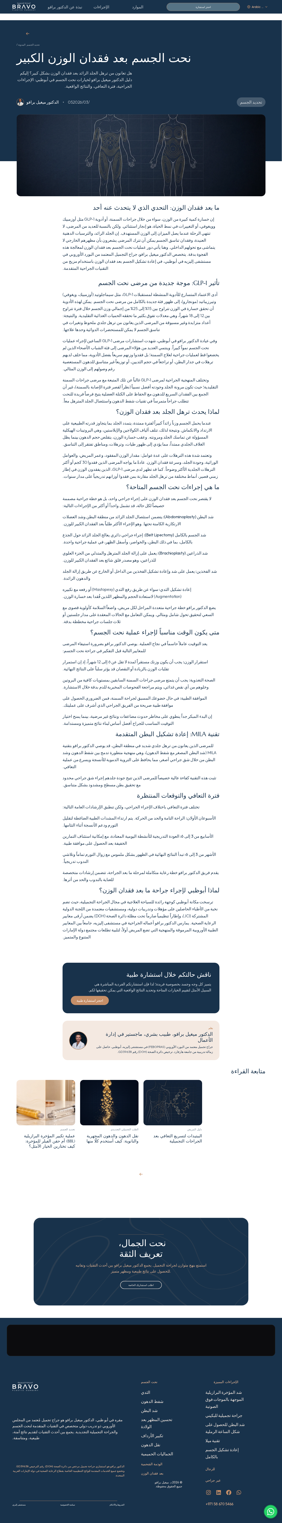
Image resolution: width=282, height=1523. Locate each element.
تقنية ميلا (212, 1440)
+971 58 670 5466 (219, 1504)
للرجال (210, 1469)
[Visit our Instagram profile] (208, 1492)
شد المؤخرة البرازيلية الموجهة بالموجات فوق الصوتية (225, 1399)
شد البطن (149, 1410)
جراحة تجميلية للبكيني (223, 1415)
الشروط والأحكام (117, 1504)
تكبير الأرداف (152, 1435)
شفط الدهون (152, 1401)
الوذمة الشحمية (151, 1464)
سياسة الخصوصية (67, 1504)
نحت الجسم (149, 1382)
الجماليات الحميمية (157, 1453)
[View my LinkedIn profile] (219, 1492)
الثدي (145, 1392)
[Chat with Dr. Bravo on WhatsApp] (270, 1511)
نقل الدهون (150, 1444)
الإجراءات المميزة (226, 1382)
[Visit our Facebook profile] (229, 1492)
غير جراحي (212, 1480)
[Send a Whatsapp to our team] (239, 1492)
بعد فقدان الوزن (152, 1473)
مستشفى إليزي (19, 1504)
